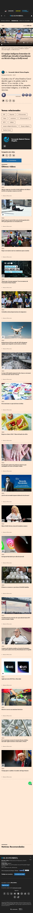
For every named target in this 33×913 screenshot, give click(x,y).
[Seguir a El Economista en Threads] (14, 897)
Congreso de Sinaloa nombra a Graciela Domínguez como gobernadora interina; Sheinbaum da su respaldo (16, 649)
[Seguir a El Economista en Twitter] (7, 893)
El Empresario (19, 860)
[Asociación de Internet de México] (21, 909)
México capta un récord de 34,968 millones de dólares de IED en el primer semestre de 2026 (16, 190)
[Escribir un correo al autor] (5, 146)
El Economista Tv (24, 118)
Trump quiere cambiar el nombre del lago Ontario (15, 770)
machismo (13, 118)
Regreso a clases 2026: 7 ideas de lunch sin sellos (15, 434)
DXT (4, 114)
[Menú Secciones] (1, 15)
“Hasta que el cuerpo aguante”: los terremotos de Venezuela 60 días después (15, 282)
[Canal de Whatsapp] (30, 783)
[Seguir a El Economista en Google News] (28, 893)
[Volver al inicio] (16, 858)
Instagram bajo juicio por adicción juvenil (13, 556)
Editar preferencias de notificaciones (9, 867)
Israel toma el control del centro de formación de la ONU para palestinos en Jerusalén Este (15, 220)
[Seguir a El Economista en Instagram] (21, 893)
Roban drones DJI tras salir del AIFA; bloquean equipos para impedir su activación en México (14, 343)
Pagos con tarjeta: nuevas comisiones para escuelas (15, 250)
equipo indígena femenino (10, 126)
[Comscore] (13, 909)
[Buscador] (4, 15)
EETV (4, 122)
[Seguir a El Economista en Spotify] (18, 893)
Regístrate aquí (5, 885)
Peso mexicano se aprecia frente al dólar (12, 403)
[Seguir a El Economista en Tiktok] (18, 897)
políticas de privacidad (17, 887)
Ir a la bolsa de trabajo (19, 874)
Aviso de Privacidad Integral (24, 864)
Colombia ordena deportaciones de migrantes (14, 312)
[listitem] (4, 95)
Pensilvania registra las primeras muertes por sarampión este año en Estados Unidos (14, 465)
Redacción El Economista (7, 195)
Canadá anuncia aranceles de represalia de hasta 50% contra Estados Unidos (16, 618)
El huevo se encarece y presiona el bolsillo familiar (15, 587)
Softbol (12, 122)
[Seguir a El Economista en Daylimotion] (25, 893)
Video (3, 25)
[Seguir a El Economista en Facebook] (4, 893)
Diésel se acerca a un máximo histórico (12, 709)
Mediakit (9, 863)
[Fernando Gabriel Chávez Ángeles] (3, 72)
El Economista (22, 114)
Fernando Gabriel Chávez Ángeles (19, 72)
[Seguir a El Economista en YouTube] (14, 893)
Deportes (12, 114)
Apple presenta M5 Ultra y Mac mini (11, 679)
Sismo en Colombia (24, 20)
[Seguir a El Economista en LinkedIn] (11, 893)
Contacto (3, 866)
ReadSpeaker (18, 96)
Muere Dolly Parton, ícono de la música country (14, 526)
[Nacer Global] (24, 870)
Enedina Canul (7, 130)
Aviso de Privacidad (12, 864)
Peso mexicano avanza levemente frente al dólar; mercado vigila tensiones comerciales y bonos (15, 740)
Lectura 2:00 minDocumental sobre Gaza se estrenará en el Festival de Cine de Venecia (16, 373)
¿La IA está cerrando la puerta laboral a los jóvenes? (15, 495)
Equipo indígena (25, 126)
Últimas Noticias (5, 20)
